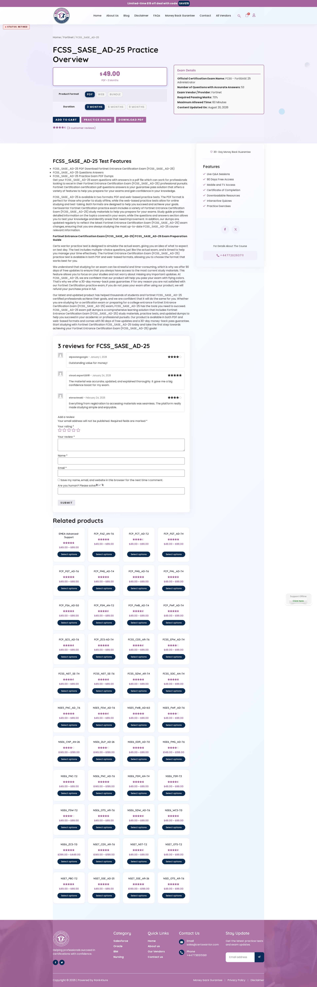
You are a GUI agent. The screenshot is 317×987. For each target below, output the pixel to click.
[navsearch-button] (239, 15)
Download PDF (131, 120)
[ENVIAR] (259, 957)
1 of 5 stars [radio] (60, 430)
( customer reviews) (81, 128)
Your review (66, 437)
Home (97, 15)
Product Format (69, 94)
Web (101, 94)
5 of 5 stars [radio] (78, 430)
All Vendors (223, 15)
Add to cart (66, 120)
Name (63, 455)
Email (62, 468)
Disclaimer (141, 15)
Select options (69, 554)
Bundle (115, 94)
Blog (126, 15)
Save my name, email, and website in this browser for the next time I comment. (112, 480)
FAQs (156, 15)
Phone (191, 951)
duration (69, 106)
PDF (90, 94)
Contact (205, 15)
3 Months (95, 107)
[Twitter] (62, 962)
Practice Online (98, 120)
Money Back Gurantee (180, 15)
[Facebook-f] (55, 962)
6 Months (116, 107)
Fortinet (68, 37)
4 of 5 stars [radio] (74, 430)
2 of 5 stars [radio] (64, 430)
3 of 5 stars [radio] (69, 430)
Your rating (66, 426)
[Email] (181, 941)
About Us (112, 15)
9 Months (137, 107)
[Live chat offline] (298, 599)
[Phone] (181, 952)
